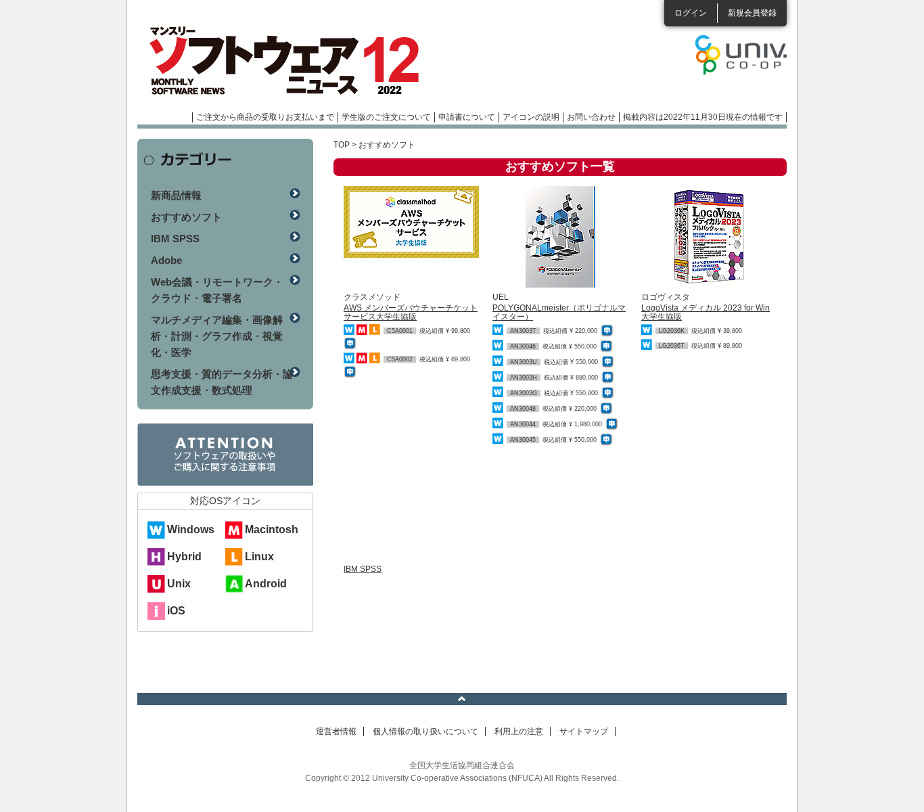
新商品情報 (176, 195)
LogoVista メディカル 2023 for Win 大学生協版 (705, 312)
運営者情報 (336, 731)
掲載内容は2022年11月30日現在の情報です (703, 117)
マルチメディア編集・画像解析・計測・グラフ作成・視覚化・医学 (217, 336)
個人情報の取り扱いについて (425, 731)
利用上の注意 (518, 731)
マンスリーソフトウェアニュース (280, 60)
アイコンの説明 (531, 117)
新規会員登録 (752, 13)
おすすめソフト (186, 217)
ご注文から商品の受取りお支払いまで (265, 117)
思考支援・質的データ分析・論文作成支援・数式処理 (222, 382)
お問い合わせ (591, 117)
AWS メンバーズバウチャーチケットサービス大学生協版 (411, 312)
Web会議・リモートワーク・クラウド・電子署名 (217, 290)
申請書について (466, 117)
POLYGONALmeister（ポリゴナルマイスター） (559, 312)
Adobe (166, 260)
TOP (341, 145)
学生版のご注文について (386, 117)
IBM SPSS (363, 569)
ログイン (690, 13)
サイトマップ (583, 731)
